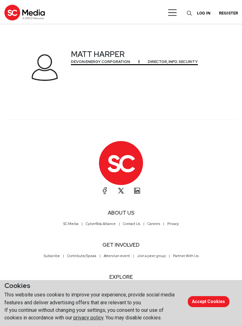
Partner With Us (186, 256)
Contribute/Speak (81, 256)
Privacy (173, 224)
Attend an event (117, 256)
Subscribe (52, 256)
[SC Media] (24, 12)
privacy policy (88, 318)
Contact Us (131, 224)
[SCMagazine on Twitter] (121, 190)
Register (228, 13)
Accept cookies (208, 301)
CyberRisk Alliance (101, 224)
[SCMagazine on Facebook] (105, 190)
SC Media (70, 224)
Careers (153, 224)
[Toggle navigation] (172, 12)
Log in (203, 13)
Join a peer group (151, 256)
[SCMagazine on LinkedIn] (137, 190)
